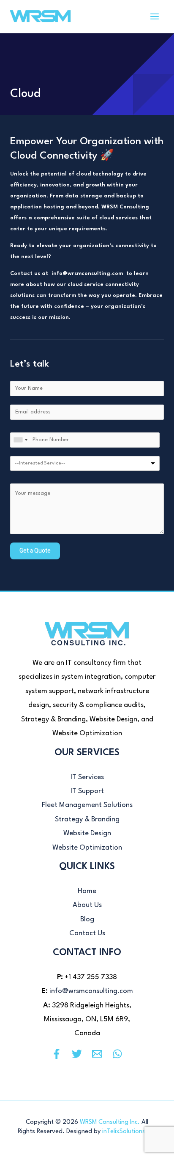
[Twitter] (77, 1054)
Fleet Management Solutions (87, 805)
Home (87, 891)
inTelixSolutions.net (129, 1131)
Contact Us (87, 933)
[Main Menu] (154, 16)
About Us (87, 905)
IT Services (87, 777)
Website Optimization (87, 847)
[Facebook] (57, 1054)
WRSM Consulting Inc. (110, 1122)
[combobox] (20, 440)
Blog (87, 919)
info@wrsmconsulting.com (91, 991)
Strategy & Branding (87, 819)
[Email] (97, 1054)
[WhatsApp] (117, 1054)
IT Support (87, 791)
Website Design (87, 833)
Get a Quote (35, 550)
